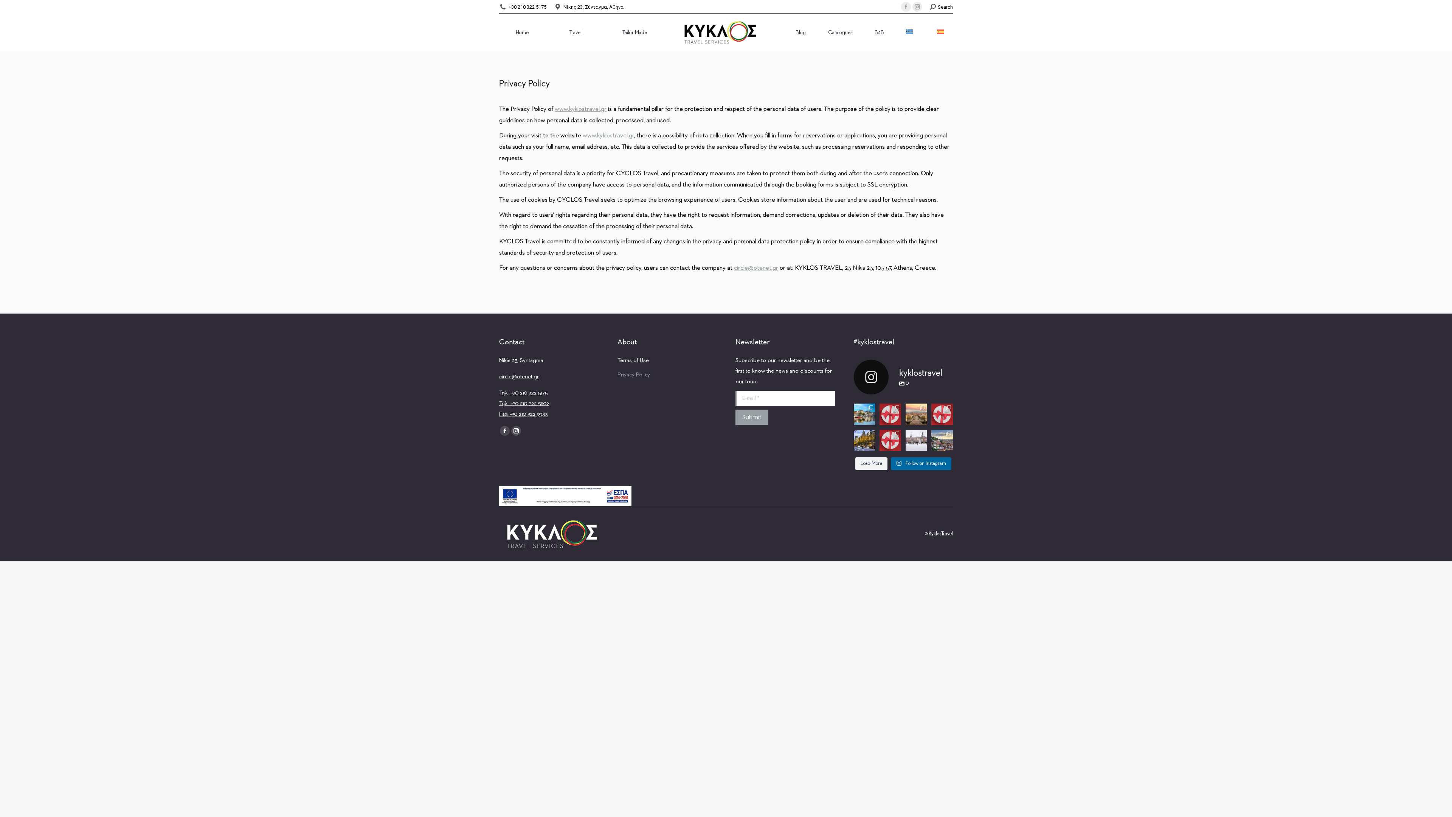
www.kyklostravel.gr (581, 109)
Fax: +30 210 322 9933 (523, 414)
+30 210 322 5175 (527, 7)
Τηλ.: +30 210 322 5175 (523, 393)
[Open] (864, 414)
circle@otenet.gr (519, 376)
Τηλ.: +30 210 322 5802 (524, 403)
